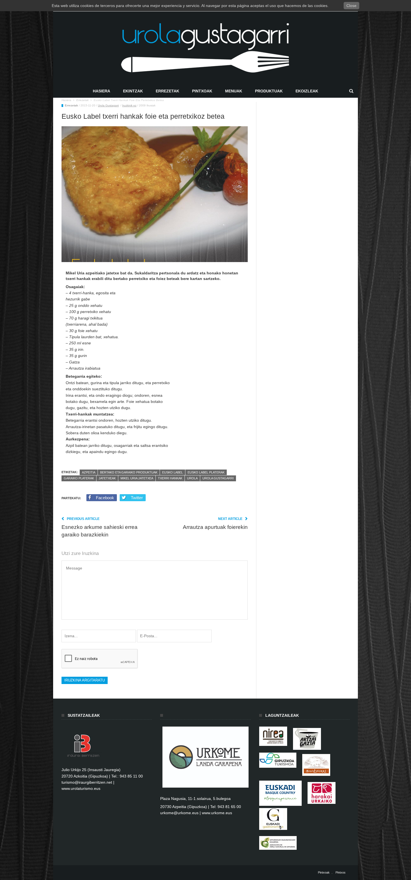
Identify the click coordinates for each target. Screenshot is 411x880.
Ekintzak (133, 91)
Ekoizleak (307, 91)
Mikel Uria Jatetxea (137, 478)
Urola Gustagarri (108, 105)
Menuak (233, 91)
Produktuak (269, 91)
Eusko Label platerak (206, 472)
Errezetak (167, 91)
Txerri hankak (170, 478)
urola (192, 478)
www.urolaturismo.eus (81, 788)
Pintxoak (202, 91)
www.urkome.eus (217, 813)
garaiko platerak (79, 478)
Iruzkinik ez (129, 105)
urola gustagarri (218, 478)
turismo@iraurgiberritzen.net (87, 782)
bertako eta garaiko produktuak (128, 472)
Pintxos (341, 872)
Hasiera (101, 91)
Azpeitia (88, 472)
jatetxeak (107, 478)
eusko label (172, 472)
